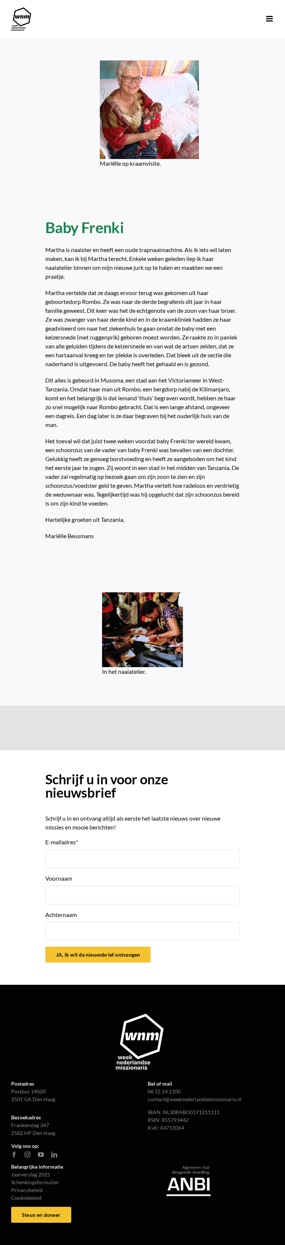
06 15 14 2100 (164, 1091)
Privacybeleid (27, 1190)
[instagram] (27, 1155)
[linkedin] (54, 1155)
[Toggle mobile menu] (270, 19)
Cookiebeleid (26, 1198)
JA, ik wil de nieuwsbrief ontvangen (98, 954)
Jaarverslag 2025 (30, 1174)
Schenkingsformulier (35, 1182)
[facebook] (14, 1155)
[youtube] (41, 1155)
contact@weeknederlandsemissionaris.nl (195, 1099)
